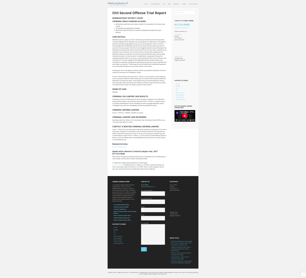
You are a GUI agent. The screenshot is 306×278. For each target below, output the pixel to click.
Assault (178, 83)
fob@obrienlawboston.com (182, 28)
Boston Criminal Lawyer (119, 147)
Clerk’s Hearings (180, 97)
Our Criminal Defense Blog (121, 204)
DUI (177, 88)
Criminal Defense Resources (122, 218)
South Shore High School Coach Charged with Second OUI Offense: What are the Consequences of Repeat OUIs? (181, 243)
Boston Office (178, 34)
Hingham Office (179, 56)
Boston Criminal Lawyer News (122, 215)
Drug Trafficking (180, 95)
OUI (177, 90)
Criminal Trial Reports (120, 209)
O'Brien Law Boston (118, 4)
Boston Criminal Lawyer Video (122, 220)
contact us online (117, 165)
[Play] (176, 120)
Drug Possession (180, 92)
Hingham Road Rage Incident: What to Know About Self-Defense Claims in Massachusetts (181, 248)
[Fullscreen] (193, 120)
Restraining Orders (180, 99)
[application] (185, 116)
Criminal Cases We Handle (121, 207)
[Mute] (190, 120)
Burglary (178, 86)
